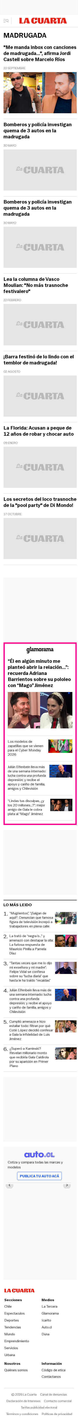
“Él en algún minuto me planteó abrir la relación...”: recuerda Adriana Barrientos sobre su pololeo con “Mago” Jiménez (39, 673)
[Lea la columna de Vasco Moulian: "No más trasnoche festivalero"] (40, 325)
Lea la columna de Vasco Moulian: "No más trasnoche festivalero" (35, 285)
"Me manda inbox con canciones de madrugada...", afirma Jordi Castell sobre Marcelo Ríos (39, 53)
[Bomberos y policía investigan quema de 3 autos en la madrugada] (40, 170)
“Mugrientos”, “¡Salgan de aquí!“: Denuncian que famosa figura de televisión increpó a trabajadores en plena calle (31, 919)
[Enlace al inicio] (40, 651)
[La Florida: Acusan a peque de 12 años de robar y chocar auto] (40, 468)
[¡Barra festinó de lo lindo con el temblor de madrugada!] (40, 396)
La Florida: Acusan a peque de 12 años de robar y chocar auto (38, 431)
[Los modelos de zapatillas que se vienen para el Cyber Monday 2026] (60, 746)
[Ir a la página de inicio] (43, 21)
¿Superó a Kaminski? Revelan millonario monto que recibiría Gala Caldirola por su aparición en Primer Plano (29, 1057)
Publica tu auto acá (39, 1176)
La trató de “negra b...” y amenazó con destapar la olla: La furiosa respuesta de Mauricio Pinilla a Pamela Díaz (31, 945)
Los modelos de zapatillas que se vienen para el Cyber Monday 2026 (25, 748)
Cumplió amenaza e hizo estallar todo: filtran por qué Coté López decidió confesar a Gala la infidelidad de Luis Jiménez (31, 1030)
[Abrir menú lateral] (7, 20)
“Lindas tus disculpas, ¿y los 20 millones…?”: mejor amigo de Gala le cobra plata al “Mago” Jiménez (26, 807)
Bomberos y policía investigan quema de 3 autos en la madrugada (37, 131)
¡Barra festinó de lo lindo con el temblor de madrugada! (38, 360)
